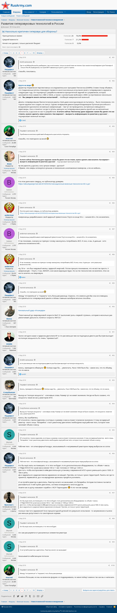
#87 (113, 229)
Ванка (9, 319)
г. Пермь (13, 224)
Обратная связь (51, 607)
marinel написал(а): (26, 288)
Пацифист (9, 69)
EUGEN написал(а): (26, 360)
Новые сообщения (8, 16)
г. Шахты (13, 511)
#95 (113, 430)
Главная (6, 12)
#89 (113, 283)
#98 (113, 518)
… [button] (30, 53)
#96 (113, 453)
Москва (13, 173)
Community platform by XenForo (58, 611)
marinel (9, 138)
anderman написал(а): (27, 234)
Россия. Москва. (10, 198)
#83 (113, 126)
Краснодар (12, 398)
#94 (113, 404)
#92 (113, 355)
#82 (113, 81)
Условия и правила (65, 607)
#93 (113, 380)
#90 (113, 307)
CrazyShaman (9, 392)
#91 (113, 332)
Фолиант (6, 27)
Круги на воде (24, 85)
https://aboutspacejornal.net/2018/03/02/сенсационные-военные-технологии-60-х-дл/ (54, 184)
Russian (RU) (7, 607)
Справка (102, 607)
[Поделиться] (109, 57)
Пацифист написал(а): (27, 131)
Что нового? (29, 12)
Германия (12, 350)
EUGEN (9, 344)
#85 (113, 178)
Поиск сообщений (22, 16)
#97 (113, 493)
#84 (113, 152)
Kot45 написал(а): (26, 62)
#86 (113, 203)
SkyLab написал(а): (26, 458)
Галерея (43, 12)
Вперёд (39, 53)
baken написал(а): (26, 207)
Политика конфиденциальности (85, 607)
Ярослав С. (9, 505)
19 (33, 53)
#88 (113, 254)
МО (15, 76)
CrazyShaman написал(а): (29, 408)
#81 (113, 57)
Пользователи (57, 12)
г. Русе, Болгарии (10, 327)
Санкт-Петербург (10, 147)
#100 (113, 565)
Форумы (17, 12)
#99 (113, 542)
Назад (6, 53)
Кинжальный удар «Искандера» (31, 310)
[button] (36, 12)
